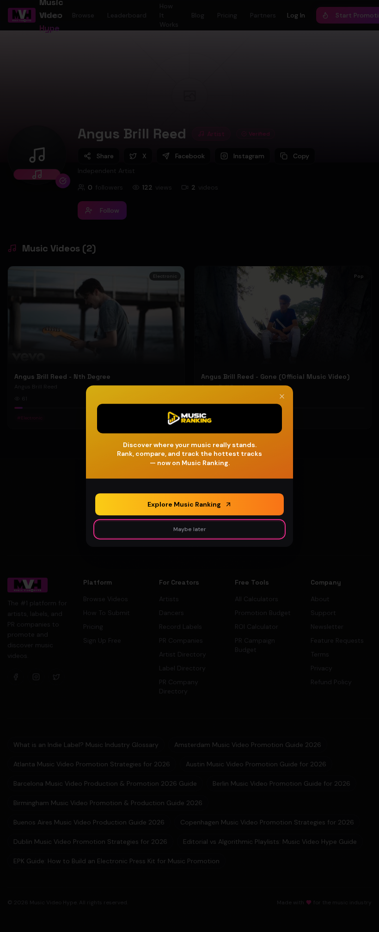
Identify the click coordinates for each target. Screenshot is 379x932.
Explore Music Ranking (184, 504)
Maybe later (189, 529)
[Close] (282, 396)
